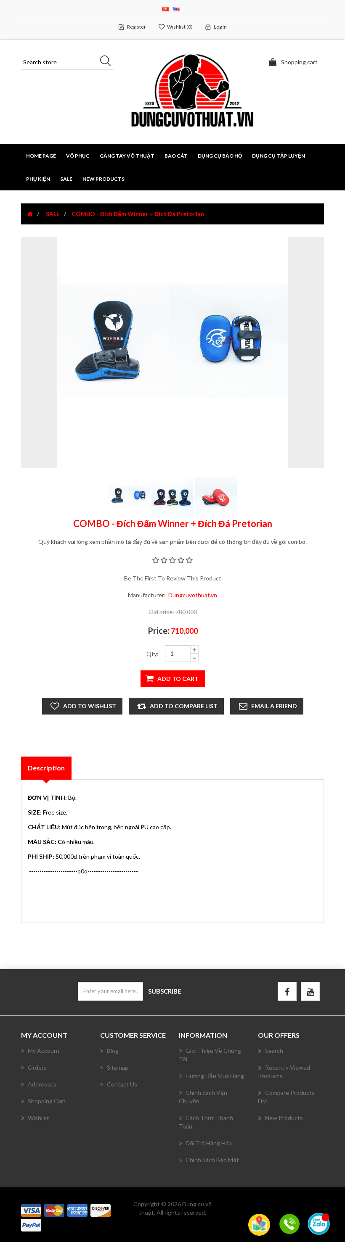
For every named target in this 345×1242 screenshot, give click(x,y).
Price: (159, 630)
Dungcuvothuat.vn (192, 595)
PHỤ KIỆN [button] (38, 179)
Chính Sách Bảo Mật (212, 1159)
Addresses (42, 1084)
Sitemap (117, 1067)
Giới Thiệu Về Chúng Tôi (210, 1055)
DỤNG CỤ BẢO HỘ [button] (220, 156)
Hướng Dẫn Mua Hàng (215, 1075)
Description (46, 768)
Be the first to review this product (172, 578)
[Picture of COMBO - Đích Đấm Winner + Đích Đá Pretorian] (129, 497)
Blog (113, 1050)
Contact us (122, 1084)
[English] (176, 8)
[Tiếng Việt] (165, 8)
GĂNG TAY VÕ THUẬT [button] (127, 156)
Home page (41, 156)
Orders (37, 1067)
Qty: (152, 653)
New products (103, 179)
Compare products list (286, 1097)
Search (274, 1050)
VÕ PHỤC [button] (78, 156)
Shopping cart (47, 1101)
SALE (66, 179)
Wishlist (38, 1117)
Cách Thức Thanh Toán (206, 1122)
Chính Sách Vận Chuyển (203, 1097)
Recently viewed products (284, 1071)
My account (44, 1050)
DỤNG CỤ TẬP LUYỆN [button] (278, 156)
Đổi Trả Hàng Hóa (209, 1143)
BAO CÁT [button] (176, 156)
